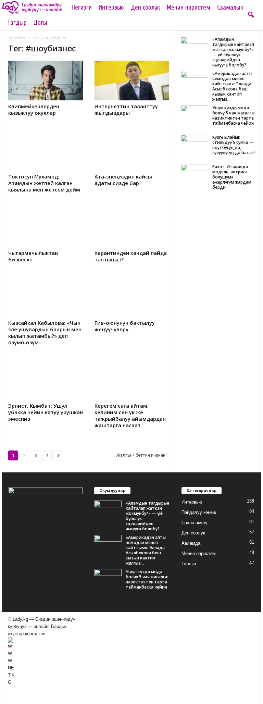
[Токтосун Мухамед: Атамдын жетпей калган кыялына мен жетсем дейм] (45, 150)
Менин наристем (188, 7)
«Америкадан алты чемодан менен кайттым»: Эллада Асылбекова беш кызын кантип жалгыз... (232, 86)
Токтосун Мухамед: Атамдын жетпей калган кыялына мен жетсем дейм (44, 183)
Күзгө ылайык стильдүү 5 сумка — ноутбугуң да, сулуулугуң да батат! (233, 145)
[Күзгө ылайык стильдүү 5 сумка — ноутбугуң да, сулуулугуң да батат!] (194, 145)
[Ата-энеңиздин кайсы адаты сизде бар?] (132, 150)
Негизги (82, 7)
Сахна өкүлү (194, 522)
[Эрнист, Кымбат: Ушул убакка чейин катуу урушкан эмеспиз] (45, 380)
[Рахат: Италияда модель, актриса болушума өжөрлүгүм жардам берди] (194, 174)
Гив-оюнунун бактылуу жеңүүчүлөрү (125, 326)
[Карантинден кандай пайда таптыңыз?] (132, 227)
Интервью (111, 7)
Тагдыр (17, 22)
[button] (250, 15)
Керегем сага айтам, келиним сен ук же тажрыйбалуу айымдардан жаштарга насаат (130, 415)
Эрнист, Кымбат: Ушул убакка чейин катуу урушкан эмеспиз (45, 412)
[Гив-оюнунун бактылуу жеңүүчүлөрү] (132, 297)
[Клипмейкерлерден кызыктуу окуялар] (45, 80)
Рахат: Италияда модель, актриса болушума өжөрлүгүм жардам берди (231, 177)
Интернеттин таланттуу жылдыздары (126, 109)
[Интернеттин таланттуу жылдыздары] (132, 80)
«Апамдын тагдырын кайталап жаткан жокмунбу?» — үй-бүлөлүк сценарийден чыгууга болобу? (233, 52)
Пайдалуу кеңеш (198, 512)
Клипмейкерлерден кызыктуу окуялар (33, 109)
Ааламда (190, 543)
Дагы (40, 22)
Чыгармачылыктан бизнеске (33, 256)
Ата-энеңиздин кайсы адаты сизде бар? (123, 179)
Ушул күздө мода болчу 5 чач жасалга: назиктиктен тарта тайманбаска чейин (233, 115)
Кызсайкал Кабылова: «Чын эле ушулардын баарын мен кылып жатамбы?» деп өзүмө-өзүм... (45, 332)
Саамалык (230, 7)
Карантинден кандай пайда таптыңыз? (131, 256)
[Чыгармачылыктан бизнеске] (45, 227)
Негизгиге (17, 38)
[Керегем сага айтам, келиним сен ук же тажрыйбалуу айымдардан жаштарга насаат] (132, 380)
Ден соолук (145, 7)
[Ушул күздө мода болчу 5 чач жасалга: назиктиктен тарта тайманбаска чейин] (194, 115)
